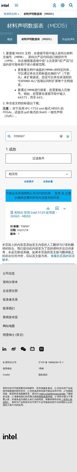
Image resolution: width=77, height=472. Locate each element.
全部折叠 (48, 181)
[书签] (57, 209)
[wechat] (23, 349)
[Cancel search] (61, 136)
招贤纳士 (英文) (13, 335)
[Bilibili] (32, 349)
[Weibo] (14, 349)
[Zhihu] (41, 349)
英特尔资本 (10, 282)
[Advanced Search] (66, 136)
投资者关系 (10, 300)
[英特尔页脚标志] (10, 436)
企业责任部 (10, 291)
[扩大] (64, 208)
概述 (10, 39)
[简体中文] (62, 5)
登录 (57, 193)
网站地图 (9, 326)
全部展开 (29, 181)
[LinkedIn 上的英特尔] (4, 349)
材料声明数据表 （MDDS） (37, 39)
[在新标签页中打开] (48, 208)
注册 (68, 193)
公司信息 (9, 273)
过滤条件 (38, 158)
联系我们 (9, 308)
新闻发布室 (10, 317)
